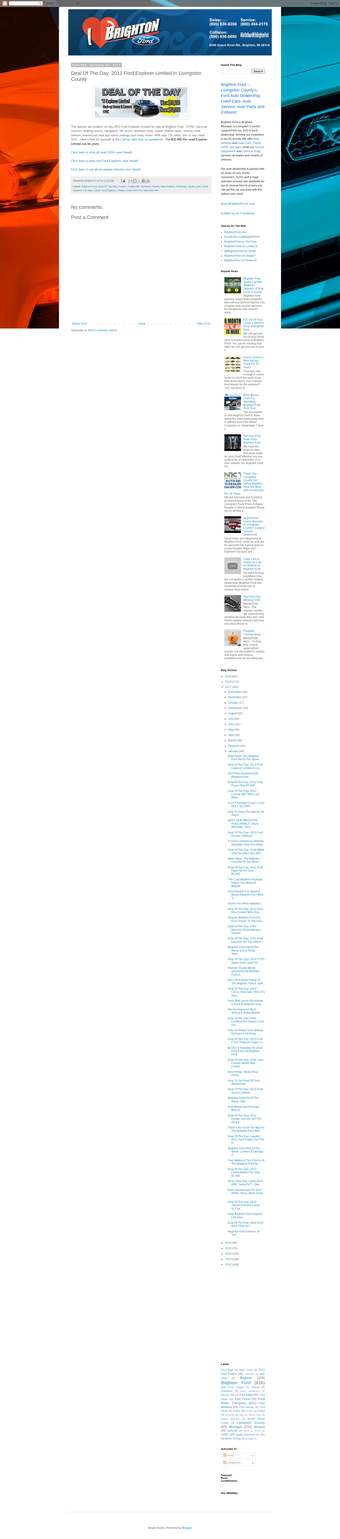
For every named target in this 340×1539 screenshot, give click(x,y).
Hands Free (254, 1415)
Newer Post (79, 323)
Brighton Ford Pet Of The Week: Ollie (243, 1099)
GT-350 (249, 1411)
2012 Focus (246, 1370)
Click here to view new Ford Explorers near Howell (104, 161)
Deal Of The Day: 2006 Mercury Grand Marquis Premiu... (244, 930)
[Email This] (130, 181)
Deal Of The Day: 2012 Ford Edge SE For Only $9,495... (245, 871)
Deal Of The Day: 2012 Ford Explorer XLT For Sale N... (246, 940)
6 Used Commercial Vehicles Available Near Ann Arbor (246, 842)
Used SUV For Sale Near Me (142, 190)
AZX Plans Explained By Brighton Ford (243, 775)
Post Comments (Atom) (102, 330)
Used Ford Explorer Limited (109, 190)
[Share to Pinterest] (148, 181)
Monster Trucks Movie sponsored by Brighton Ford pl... (244, 971)
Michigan (235, 1427)
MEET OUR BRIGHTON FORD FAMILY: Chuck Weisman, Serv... (243, 824)
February (234, 746)
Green (261, 1410)
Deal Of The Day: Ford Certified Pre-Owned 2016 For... (246, 1022)
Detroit (255, 1387)
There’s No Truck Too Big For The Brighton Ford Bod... (246, 1129)
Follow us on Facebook (238, 213)
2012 (228, 1264)
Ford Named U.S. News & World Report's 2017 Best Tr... (245, 895)
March (232, 740)
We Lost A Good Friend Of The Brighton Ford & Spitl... (246, 981)
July (231, 719)
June (231, 724)
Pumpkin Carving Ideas (252, 632)
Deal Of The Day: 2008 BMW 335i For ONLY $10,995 (246, 851)
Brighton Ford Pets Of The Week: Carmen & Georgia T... (245, 1152)
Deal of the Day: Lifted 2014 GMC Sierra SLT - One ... (245, 1183)
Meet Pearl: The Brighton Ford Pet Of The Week (243, 757)
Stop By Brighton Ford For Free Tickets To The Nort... (246, 919)
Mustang (259, 1427)
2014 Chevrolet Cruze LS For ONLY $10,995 (246, 804)
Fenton (122, 186)
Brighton (246, 1378)
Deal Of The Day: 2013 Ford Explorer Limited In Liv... (245, 766)
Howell (155, 186)
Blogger (187, 1528)
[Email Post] (123, 180)
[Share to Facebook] (143, 181)
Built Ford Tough (232, 1387)
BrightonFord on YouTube (240, 241)
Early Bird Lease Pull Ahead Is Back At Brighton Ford (245, 1002)
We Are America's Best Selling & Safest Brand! (244, 1011)
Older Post (203, 323)
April (231, 735)
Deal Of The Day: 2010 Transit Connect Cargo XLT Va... (244, 1205)
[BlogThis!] (135, 181)
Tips (262, 1434)
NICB (246, 1431)
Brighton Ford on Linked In (241, 246)
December (235, 691)
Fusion (236, 1410)
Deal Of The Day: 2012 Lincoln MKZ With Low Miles (243, 794)
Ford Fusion (242, 1399)
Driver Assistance (250, 1391)
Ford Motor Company (243, 1401)
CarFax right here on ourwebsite (142, 139)
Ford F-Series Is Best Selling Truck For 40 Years (253, 362)
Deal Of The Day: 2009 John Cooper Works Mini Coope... (245, 1063)
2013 (228, 1259)
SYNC (225, 1434)
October (233, 702)
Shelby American (245, 1434)
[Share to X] (139, 181)
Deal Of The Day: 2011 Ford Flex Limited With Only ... (245, 910)
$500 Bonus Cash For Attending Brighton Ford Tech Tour (251, 401)
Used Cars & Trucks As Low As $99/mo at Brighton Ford (252, 564)
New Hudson (168, 186)
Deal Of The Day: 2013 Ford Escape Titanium (245, 834)
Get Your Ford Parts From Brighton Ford (252, 439)
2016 (228, 1242)
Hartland (145, 186)
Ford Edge (246, 1394)
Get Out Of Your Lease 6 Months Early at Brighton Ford (253, 324)
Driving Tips (228, 1394)
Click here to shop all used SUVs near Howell (101, 152)
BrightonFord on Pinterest (240, 260)
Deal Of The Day (107, 186)
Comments (233, 1462)
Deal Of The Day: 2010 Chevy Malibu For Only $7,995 (244, 1172)
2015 (228, 1248)
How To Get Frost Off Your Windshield (244, 1082)
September (235, 708)
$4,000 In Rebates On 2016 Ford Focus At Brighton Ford (245, 1051)
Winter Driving (233, 1438)
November (235, 697)
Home (142, 323)
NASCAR (232, 1430)
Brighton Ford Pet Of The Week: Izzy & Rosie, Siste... (243, 950)
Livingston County (251, 1422)
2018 (228, 681)
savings (249, 1438)
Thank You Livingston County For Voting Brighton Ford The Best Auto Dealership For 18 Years (244, 483)
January (233, 751)
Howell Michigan (230, 1418)
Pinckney (181, 186)
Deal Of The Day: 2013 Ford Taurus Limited (245, 1091)
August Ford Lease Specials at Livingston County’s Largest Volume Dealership (254, 526)
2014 (228, 1253)
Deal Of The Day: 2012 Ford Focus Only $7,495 (245, 784)
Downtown (227, 1391)
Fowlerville (133, 186)
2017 (228, 687)
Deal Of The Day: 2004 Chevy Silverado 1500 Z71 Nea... (246, 992)
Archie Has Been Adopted (244, 903)
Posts (230, 1455)
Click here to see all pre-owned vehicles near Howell (106, 169)
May (231, 729)
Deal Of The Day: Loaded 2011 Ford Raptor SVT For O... (246, 1140)
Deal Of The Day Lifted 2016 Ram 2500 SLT (245, 1224)
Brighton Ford (89, 186)
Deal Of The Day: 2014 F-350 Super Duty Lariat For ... (246, 961)
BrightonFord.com (235, 232)
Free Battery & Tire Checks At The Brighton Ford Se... (246, 1162)
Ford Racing (246, 1407)
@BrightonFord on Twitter (240, 251)
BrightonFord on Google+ (240, 255)
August (233, 713)
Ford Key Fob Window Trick (251, 598)
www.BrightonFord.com (238, 203)
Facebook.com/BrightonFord (242, 236)
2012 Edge (227, 1370)
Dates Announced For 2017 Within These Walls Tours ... (245, 1193)
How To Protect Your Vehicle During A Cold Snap (245, 1032)
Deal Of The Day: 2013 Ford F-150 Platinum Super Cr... (246, 1040)
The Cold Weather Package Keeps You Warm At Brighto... (245, 883)
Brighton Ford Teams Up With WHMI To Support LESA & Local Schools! (253, 285)
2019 (228, 676)
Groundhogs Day (234, 1415)
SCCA (257, 1431)
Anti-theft (249, 1374)
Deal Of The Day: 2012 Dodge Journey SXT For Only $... (245, 1119)
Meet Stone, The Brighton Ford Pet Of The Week (244, 860)
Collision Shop (251, 151)
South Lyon (194, 186)
